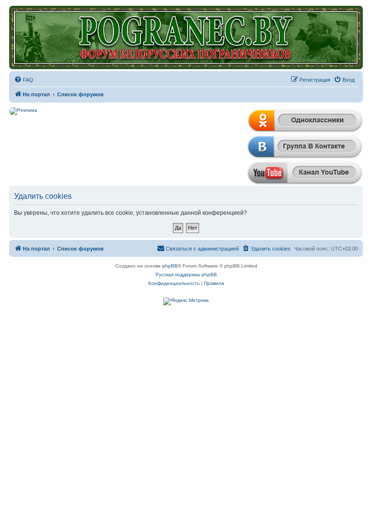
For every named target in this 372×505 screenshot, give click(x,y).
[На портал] (186, 37)
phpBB (170, 265)
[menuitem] (23, 80)
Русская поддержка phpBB (186, 274)
